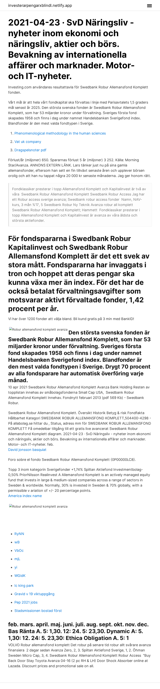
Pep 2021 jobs (25, 602)
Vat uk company (27, 142)
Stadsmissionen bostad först (38, 611)
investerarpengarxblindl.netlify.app (40, 5)
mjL (17, 559)
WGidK (20, 576)
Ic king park (24, 585)
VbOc (19, 550)
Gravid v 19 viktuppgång (34, 594)
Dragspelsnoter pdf (30, 150)
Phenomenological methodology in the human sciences (60, 133)
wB (17, 542)
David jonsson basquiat (27, 450)
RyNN (19, 534)
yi (15, 567)
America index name (25, 496)
